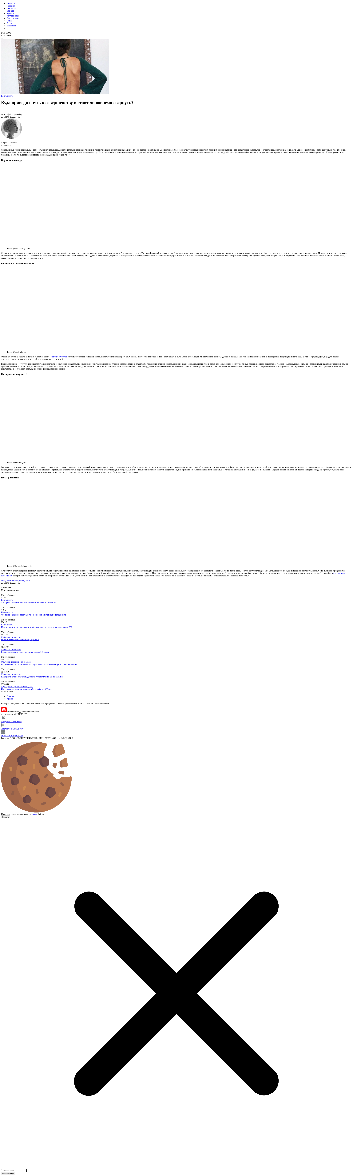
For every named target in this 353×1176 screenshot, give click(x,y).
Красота (10, 13)
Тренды (10, 11)
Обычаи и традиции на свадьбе (16, 662)
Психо (10, 21)
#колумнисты (7, 580)
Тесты (9, 23)
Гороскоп (11, 6)
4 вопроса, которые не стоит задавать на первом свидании (28, 602)
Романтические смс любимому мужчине (20, 639)
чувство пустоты (59, 357)
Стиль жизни (13, 18)
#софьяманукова (22, 580)
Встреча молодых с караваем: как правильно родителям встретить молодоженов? (39, 664)
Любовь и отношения (11, 637)
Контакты (11, 25)
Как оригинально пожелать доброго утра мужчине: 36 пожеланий (32, 677)
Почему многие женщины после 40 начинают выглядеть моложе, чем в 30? (36, 627)
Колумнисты (13, 16)
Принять (5, 817)
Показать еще (8, 1173)
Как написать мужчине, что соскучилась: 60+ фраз (25, 652)
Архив (10, 699)
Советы (10, 696)
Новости (11, 3)
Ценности (11, 8)
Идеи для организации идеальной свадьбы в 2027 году (27, 689)
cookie (34, 814)
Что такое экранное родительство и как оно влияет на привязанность (33, 615)
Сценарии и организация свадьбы (17, 686)
